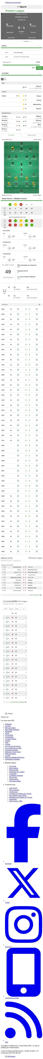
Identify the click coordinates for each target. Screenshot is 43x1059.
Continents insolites (11, 750)
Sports (23, 6)
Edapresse (8, 724)
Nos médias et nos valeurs (17, 795)
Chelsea (30, 582)
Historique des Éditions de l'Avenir (20, 797)
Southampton (17, 585)
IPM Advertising (10, 754)
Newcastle (9, 32)
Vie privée (12, 766)
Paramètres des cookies (16, 772)
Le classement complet (17, 702)
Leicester (30, 567)
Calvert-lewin (37, 127)
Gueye (39, 96)
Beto (39, 124)
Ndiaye (38, 116)
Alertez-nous (13, 792)
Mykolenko (38, 88)
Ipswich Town (17, 572)
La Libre (8, 726)
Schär (4, 96)
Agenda (7, 744)
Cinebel (7, 741)
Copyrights (12, 774)
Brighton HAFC (32, 587)
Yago (6, 742)
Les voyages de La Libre (13, 748)
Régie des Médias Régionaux (14, 757)
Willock (6, 118)
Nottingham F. (17, 582)
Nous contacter (14, 790)
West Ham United (33, 572)
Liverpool (18, 575)
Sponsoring (13, 799)
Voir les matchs (34, 595)
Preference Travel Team (13, 752)
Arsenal (30, 585)
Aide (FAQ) (13, 788)
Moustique (8, 731)
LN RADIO (9, 735)
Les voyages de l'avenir (12, 746)
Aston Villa (30, 577)
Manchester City (32, 569)
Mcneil (39, 118)
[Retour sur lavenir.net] (21, 3)
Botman (4, 120)
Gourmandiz (9, 737)
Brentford (30, 590)
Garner (38, 108)
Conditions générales (16, 775)
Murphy (4, 124)
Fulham (19, 569)
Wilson (6, 127)
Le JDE (7, 755)
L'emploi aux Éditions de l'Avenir (20, 794)
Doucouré (38, 122)
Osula (5, 131)
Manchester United (16, 577)
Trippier (6, 122)
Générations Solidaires (12, 759)
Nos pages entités (15, 781)
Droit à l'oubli (13, 770)
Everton (33, 32)
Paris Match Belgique (12, 729)
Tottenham (18, 587)
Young (39, 100)
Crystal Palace (31, 575)
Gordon (4, 116)
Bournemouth (17, 567)
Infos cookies (13, 768)
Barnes (4, 129)
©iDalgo (3, 555)
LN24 (7, 733)
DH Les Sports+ (10, 728)
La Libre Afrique (10, 739)
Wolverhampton (17, 590)
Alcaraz (26, 41)
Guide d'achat (13, 779)
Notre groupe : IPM (15, 801)
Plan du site (13, 777)
